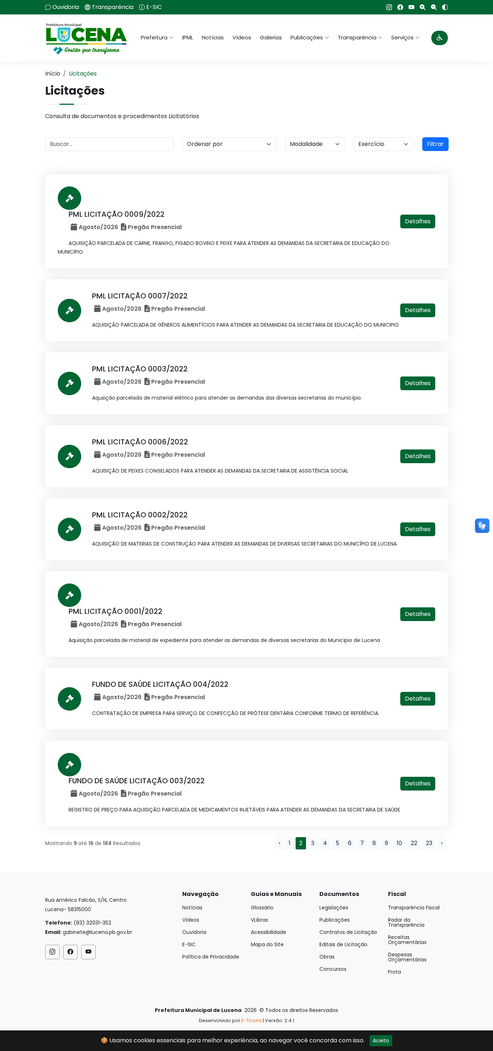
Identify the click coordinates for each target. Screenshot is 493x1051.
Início (52, 73)
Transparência (113, 7)
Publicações (334, 919)
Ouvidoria (65, 7)
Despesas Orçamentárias (407, 957)
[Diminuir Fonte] (431, 7)
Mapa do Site (267, 944)
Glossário (262, 907)
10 (399, 843)
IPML (187, 37)
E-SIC (154, 7)
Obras (327, 956)
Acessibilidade (268, 932)
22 (414, 843)
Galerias (271, 37)
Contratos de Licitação (348, 932)
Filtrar (435, 144)
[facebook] (397, 7)
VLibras (259, 919)
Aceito (381, 1040)
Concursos (332, 969)
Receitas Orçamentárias (407, 940)
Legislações (333, 907)
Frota (394, 971)
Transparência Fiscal (414, 907)
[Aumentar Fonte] (420, 7)
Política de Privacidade (210, 956)
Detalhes (418, 221)
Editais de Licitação (343, 944)
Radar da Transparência (406, 922)
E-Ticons (251, 1020)
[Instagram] (386, 7)
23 (429, 843)
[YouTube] (408, 7)
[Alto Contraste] (442, 7)
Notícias (213, 37)
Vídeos (241, 37)
